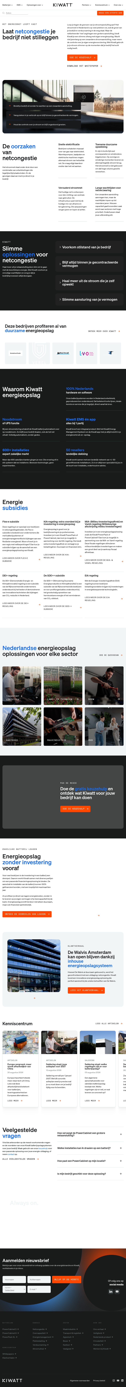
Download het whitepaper (82, 66)
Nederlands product (102, 1337)
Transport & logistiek (72, 1333)
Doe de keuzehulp (80, 57)
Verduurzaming (39, 1344)
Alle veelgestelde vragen (18, 1159)
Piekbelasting (39, 1341)
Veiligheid (97, 1333)
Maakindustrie (69, 1329)
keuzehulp (43, 1148)
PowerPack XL (8, 1337)
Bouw (65, 1341)
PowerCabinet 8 (9, 1333)
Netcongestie (39, 1329)
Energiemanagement (42, 1337)
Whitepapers (8, 1354)
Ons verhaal (98, 1329)
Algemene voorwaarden (80, 1380)
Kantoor (66, 1344)
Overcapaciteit (39, 1333)
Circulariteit (98, 1341)
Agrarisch (67, 1337)
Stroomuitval (38, 1348)
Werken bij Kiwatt (101, 1348)
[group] (20, 1069)
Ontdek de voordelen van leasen (25, 914)
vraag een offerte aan (110, 13)
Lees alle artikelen (107, 1024)
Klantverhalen (8, 1357)
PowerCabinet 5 (9, 1329)
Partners (97, 1344)
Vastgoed (67, 1348)
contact (11, 1154)
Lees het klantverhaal (84, 990)
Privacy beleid (99, 1380)
